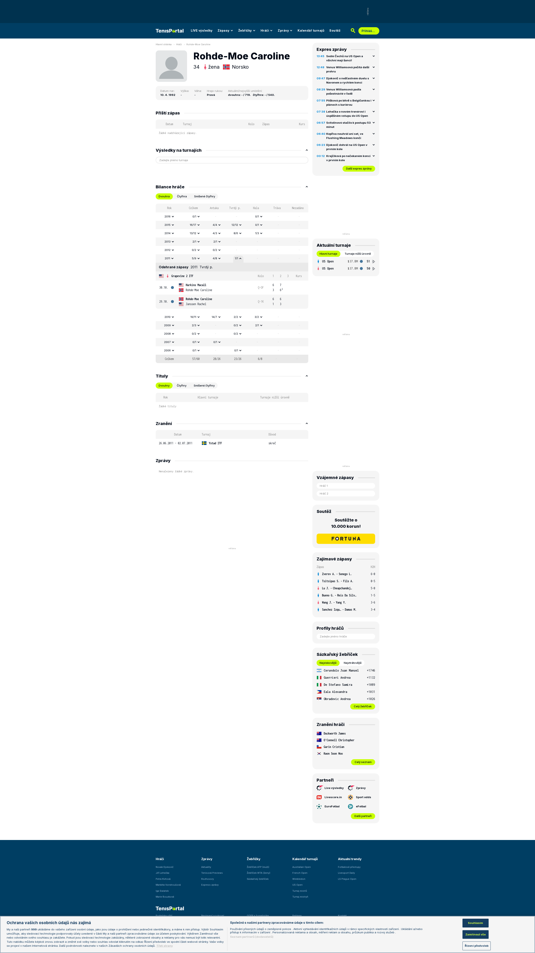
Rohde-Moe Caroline (198, 44)
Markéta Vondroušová (168, 884)
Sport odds (363, 797)
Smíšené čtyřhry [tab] (204, 196)
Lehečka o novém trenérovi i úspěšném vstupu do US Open (347, 113)
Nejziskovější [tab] (328, 662)
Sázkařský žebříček (258, 878)
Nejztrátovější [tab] (353, 662)
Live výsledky (334, 788)
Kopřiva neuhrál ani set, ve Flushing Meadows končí (344, 136)
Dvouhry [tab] (164, 385)
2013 (167, 241)
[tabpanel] (232, 283)
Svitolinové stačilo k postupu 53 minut (348, 124)
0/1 (194, 216)
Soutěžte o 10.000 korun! (346, 523)
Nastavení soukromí (212, 915)
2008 (167, 333)
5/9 (194, 258)
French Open (299, 872)
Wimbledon (298, 878)
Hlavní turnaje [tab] (328, 253)
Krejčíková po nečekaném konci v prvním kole (348, 158)
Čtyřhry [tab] (181, 385)
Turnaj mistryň (300, 896)
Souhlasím (475, 923)
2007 (167, 342)
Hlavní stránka (164, 44)
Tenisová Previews (212, 872)
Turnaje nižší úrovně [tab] (358, 253)
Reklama (297, 915)
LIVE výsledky (202, 30)
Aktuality (206, 867)
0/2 (194, 250)
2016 (167, 216)
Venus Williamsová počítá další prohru (347, 69)
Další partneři (363, 816)
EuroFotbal (332, 806)
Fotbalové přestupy (349, 867)
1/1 (236, 258)
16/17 (193, 224)
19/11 (193, 317)
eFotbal (361, 806)
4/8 (215, 258)
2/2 (236, 317)
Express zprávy (210, 884)
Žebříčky (245, 30)
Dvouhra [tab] (164, 196)
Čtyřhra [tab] (182, 196)
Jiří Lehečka (162, 872)
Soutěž (334, 30)
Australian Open (301, 867)
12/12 (235, 224)
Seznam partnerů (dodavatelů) (251, 936)
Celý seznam (363, 762)
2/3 (194, 325)
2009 (167, 325)
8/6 (236, 233)
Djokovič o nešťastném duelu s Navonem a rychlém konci (347, 80)
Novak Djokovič (164, 867)
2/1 (194, 241)
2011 (167, 258)
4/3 (215, 233)
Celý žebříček (363, 706)
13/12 (193, 233)
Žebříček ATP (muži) (258, 867)
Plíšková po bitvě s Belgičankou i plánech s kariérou (348, 102)
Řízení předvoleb (476, 945)
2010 (167, 317)
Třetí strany (164, 945)
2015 (167, 224)
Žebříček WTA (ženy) (258, 872)
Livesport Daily (346, 872)
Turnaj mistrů (299, 890)
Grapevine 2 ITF (182, 276)
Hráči (265, 30)
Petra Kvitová (163, 878)
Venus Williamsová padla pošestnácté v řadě (343, 91)
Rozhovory (207, 878)
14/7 (214, 317)
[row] (232, 216)
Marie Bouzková (165, 896)
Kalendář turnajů (311, 30)
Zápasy (223, 30)
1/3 (257, 233)
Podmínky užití (164, 915)
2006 (167, 350)
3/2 (257, 317)
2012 (167, 250)
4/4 (215, 224)
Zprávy (283, 30)
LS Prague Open (347, 878)
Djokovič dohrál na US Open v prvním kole (346, 147)
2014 (167, 233)
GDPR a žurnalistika (258, 915)
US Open (297, 884)
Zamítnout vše (475, 934)
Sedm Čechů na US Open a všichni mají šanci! (344, 58)
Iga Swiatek (162, 890)
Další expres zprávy (359, 168)
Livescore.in (333, 797)
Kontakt (342, 915)
